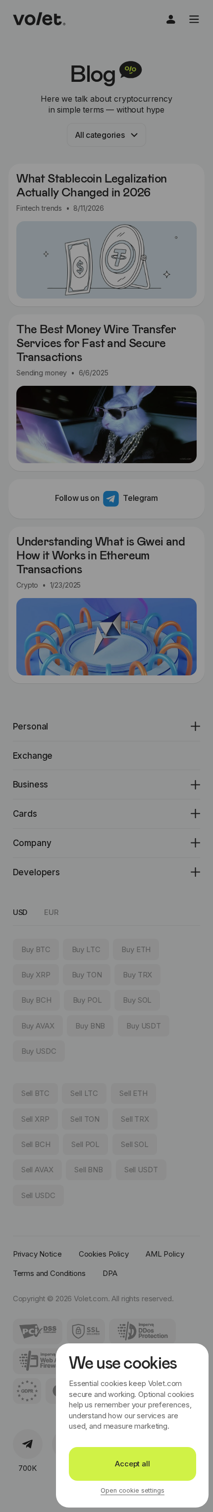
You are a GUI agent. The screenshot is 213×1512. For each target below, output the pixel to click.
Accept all (132, 1463)
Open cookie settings (132, 1490)
